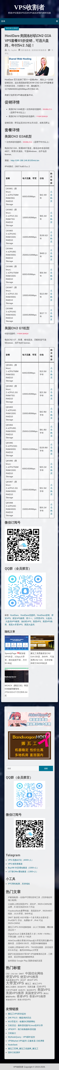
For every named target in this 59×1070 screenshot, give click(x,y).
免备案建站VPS (12, 980)
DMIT (21, 974)
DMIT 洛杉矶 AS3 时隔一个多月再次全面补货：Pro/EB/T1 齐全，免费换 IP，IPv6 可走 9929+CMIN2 (29, 920)
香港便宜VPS (11, 1000)
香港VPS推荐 (37, 996)
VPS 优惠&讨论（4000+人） (21, 860)
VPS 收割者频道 (15, 864)
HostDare (14, 615)
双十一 (29, 618)
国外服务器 (25, 50)
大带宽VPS (39, 618)
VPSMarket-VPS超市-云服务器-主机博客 (26, 1041)
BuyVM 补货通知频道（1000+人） (23, 868)
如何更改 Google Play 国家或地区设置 (25, 961)
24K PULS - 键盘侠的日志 (19, 1017)
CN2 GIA (14, 974)
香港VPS (22, 996)
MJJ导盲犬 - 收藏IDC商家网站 (21, 1021)
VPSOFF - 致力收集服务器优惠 (22, 1029)
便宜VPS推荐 (18, 618)
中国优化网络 (34, 973)
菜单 (3, 21)
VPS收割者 (29, 7)
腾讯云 (46, 993)
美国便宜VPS (33, 993)
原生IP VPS (32, 980)
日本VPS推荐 (11, 990)
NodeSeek (12, 1045)
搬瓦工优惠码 (11, 987)
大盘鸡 (49, 618)
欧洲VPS (21, 990)
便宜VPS (12, 976)
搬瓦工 (28, 983)
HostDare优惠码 (27, 615)
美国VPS (37, 621)
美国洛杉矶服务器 (39, 50)
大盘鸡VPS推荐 (12, 621)
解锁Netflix (10, 997)
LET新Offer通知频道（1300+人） (23, 871)
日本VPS (41, 986)
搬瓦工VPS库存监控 (17, 1014)
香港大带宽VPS (24, 1000)
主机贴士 (12, 1033)
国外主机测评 (14, 1052)
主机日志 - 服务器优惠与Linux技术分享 (25, 1025)
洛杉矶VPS (26, 621)
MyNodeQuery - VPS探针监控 (21, 1037)
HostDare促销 (43, 615)
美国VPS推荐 (15, 993)
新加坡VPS (21, 987)
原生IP (23, 980)
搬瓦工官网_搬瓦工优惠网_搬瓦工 (23, 1048)
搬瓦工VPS (37, 984)
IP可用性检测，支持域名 (19, 884)
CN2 (7, 974)
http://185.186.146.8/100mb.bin (25, 160)
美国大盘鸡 (29, 624)
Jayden (14, 50)
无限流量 (31, 987)
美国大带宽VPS (15, 624)
